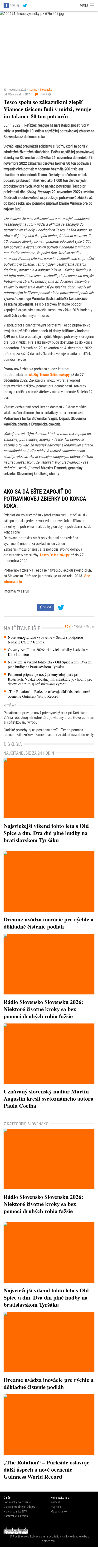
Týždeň (78, 626)
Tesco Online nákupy (54, 555)
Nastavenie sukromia (16, 1516)
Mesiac (90, 626)
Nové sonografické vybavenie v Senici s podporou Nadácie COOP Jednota (45, 639)
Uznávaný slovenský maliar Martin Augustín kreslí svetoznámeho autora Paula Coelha (48, 1098)
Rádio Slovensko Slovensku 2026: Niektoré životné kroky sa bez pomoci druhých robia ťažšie (43, 1009)
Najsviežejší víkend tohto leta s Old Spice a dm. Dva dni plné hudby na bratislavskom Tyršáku (50, 664)
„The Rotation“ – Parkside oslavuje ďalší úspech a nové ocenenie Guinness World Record (49, 694)
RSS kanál (56, 1506)
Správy (33, 89)
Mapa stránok (59, 1511)
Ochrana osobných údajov (19, 1506)
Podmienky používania (17, 1502)
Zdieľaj (14, 5)
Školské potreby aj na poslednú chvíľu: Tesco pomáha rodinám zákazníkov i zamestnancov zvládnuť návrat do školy (49, 732)
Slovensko (46, 89)
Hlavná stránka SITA (15, 1511)
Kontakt (55, 1502)
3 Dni (68, 626)
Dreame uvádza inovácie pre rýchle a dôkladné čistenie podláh (48, 922)
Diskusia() (44, 94)
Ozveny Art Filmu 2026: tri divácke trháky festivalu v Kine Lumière (48, 652)
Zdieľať (46, 607)
